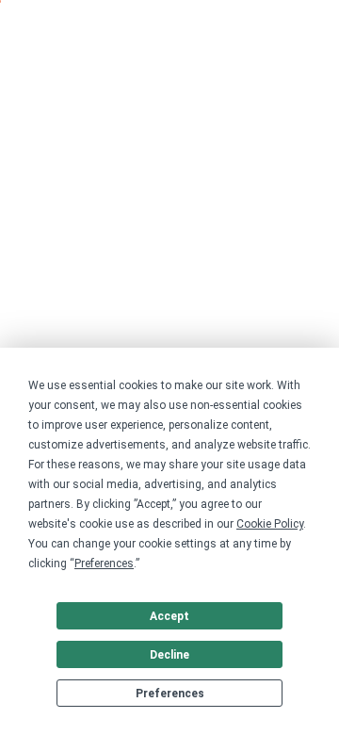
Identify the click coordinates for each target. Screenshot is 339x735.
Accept (169, 616)
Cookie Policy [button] (269, 524)
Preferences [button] (104, 563)
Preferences (170, 693)
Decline (169, 655)
